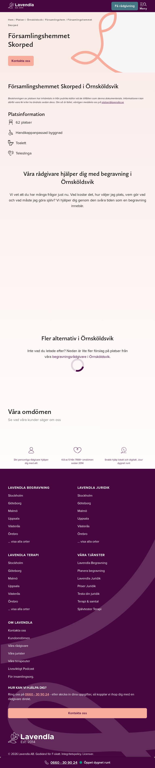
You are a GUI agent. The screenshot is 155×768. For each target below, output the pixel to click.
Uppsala (13, 518)
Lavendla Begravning (29, 487)
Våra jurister (16, 653)
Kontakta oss (21, 60)
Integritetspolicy (71, 754)
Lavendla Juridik (94, 487)
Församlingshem (55, 19)
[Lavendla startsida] (22, 6)
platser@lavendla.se (113, 102)
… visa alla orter (19, 541)
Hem (11, 19)
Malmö (13, 511)
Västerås (14, 526)
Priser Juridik (87, 586)
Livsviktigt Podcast (21, 668)
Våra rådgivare (18, 645)
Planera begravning (91, 570)
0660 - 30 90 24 (63, 762)
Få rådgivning (125, 6)
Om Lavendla (20, 622)
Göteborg (14, 503)
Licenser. (88, 754)
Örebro (13, 533)
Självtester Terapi (90, 609)
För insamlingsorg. (21, 676)
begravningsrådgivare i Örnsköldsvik (81, 356)
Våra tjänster (91, 555)
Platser (20, 19)
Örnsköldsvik (35, 19)
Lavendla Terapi (23, 555)
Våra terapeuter (19, 661)
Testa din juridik (88, 593)
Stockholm (15, 495)
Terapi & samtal (88, 601)
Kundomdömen (19, 638)
